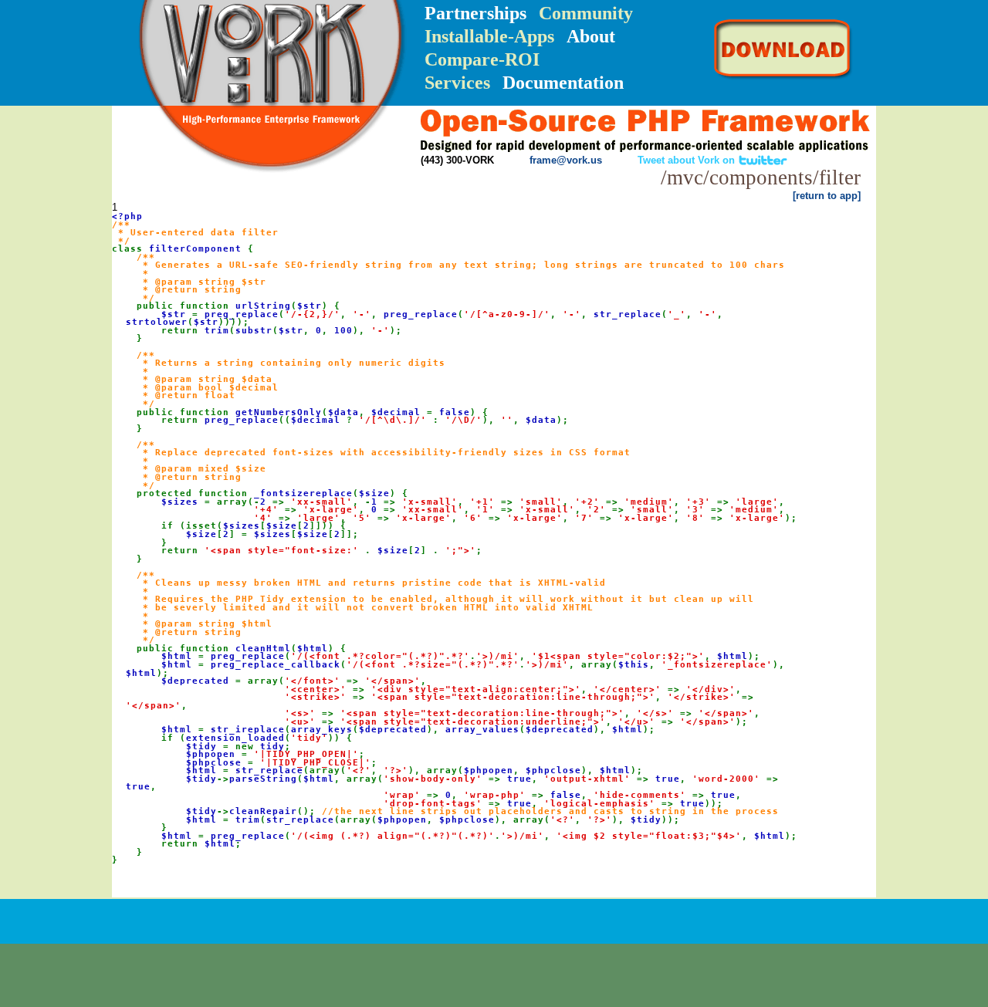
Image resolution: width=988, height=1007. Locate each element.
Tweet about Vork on (688, 160)
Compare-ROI (482, 59)
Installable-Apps (489, 36)
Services (457, 83)
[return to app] (827, 195)
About (591, 36)
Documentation (563, 83)
